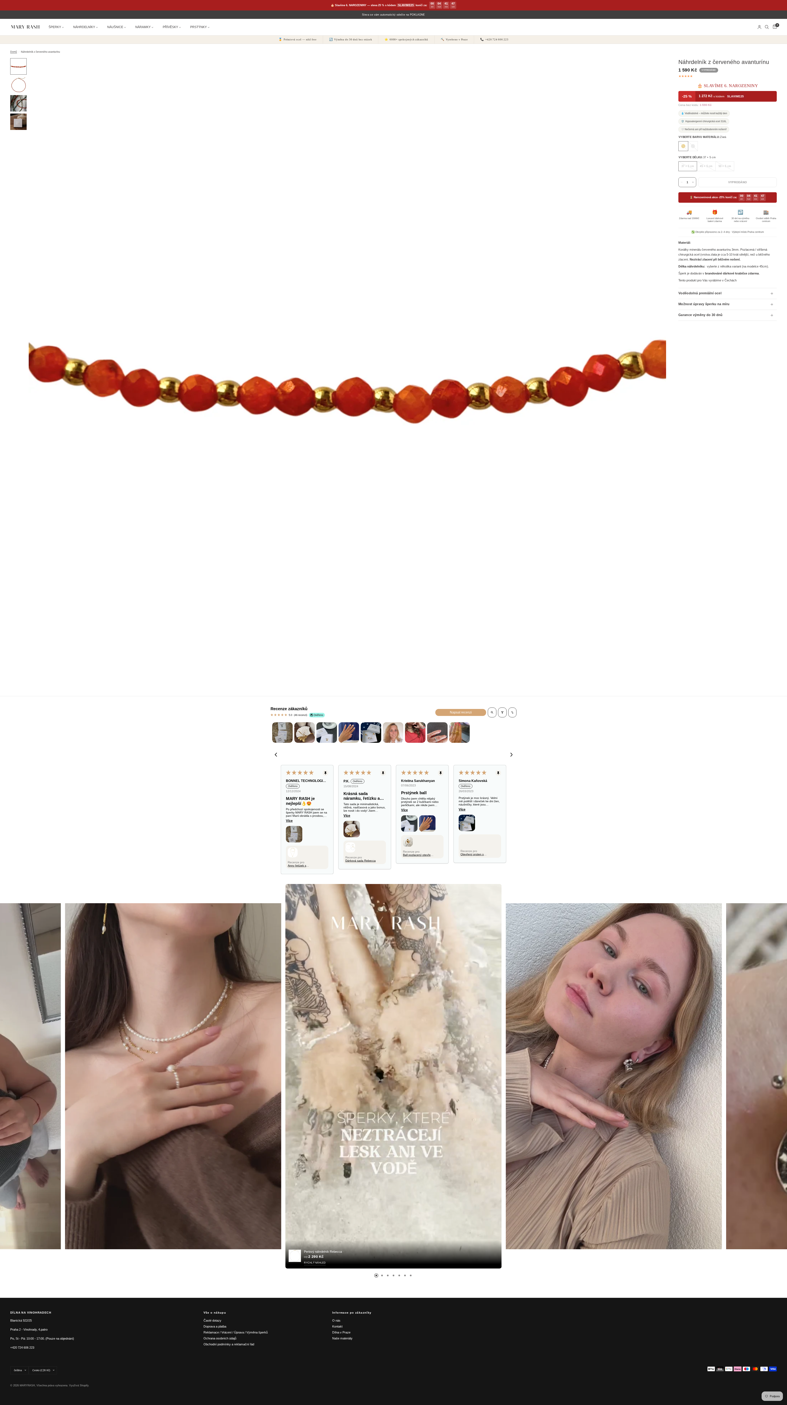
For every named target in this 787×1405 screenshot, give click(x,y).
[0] (774, 27)
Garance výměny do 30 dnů (700, 315)
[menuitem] (57, 27)
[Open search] (492, 712)
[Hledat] (767, 27)
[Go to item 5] (371, 732)
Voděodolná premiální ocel (699, 293)
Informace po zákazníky (352, 1312)
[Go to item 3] (326, 732)
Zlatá (683, 146)
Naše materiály (342, 1338)
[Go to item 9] (459, 732)
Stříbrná (693, 146)
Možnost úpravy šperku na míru (703, 304)
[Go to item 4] (349, 732)
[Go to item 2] (304, 732)
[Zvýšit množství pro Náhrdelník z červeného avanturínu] (693, 182)
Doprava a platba (215, 1326)
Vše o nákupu (215, 1312)
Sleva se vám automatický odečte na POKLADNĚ (393, 14)
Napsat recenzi (461, 712)
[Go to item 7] (415, 732)
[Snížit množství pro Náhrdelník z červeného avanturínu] (682, 182)
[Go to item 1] (282, 732)
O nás (336, 1320)
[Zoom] (657, 67)
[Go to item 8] (437, 732)
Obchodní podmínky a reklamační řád (229, 1344)
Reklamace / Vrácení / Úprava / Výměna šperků (236, 1332)
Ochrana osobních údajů (220, 1338)
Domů (13, 51)
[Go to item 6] (393, 732)
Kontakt (337, 1326)
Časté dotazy (212, 1320)
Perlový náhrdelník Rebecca (323, 1251)
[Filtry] (502, 712)
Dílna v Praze (341, 1332)
